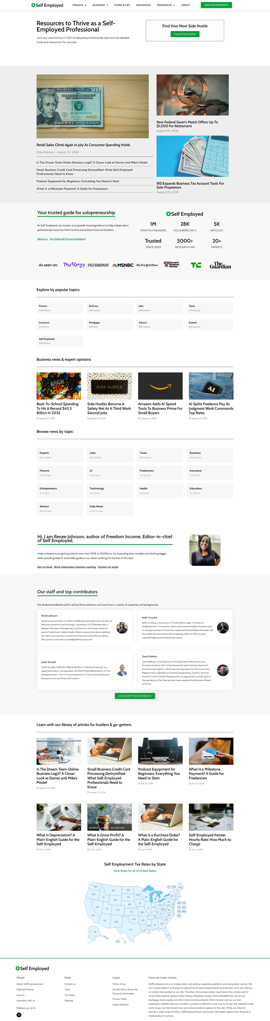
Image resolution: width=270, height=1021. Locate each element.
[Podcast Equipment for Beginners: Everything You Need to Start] (160, 751)
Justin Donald (48, 662)
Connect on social (108, 566)
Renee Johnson (49, 615)
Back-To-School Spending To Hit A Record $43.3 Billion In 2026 (57, 408)
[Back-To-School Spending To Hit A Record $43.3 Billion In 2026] (59, 386)
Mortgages (94, 322)
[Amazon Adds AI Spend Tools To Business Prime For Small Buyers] (160, 386)
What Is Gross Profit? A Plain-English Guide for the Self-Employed (108, 839)
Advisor (143, 322)
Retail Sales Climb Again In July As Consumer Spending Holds (83, 145)
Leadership (55, 762)
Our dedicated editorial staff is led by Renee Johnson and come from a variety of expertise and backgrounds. (97, 604)
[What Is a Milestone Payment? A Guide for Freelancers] (211, 751)
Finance (43, 306)
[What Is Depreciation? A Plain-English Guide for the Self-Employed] (59, 817)
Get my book (44, 566)
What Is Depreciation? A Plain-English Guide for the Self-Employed (58, 839)
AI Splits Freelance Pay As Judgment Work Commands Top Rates (211, 408)
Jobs (141, 306)
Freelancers (207, 762)
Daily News (145, 759)
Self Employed (47, 338)
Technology (164, 762)
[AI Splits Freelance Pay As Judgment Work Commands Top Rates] (211, 386)
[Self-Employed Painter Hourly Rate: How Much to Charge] (211, 817)
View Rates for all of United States (135, 871)
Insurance (44, 322)
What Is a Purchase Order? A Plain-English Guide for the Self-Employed (159, 839)
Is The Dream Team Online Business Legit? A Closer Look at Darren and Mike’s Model (92, 162)
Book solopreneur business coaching (75, 566)
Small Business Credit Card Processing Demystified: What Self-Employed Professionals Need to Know (108, 778)
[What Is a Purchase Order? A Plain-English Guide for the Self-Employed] (160, 817)
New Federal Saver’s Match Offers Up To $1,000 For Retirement (187, 124)
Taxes (192, 306)
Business (93, 306)
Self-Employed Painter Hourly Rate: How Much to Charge (210, 839)
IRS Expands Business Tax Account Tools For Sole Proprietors (190, 185)
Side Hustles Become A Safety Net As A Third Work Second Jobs (109, 408)
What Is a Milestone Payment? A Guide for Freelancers (72, 189)
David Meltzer (149, 656)
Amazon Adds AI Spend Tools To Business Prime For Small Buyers (160, 408)
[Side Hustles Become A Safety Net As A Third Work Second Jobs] (109, 386)
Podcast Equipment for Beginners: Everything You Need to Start (78, 181)
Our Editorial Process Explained (68, 239)
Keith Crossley (149, 617)
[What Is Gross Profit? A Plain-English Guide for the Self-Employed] (109, 817)
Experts (193, 322)
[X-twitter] (19, 1015)
